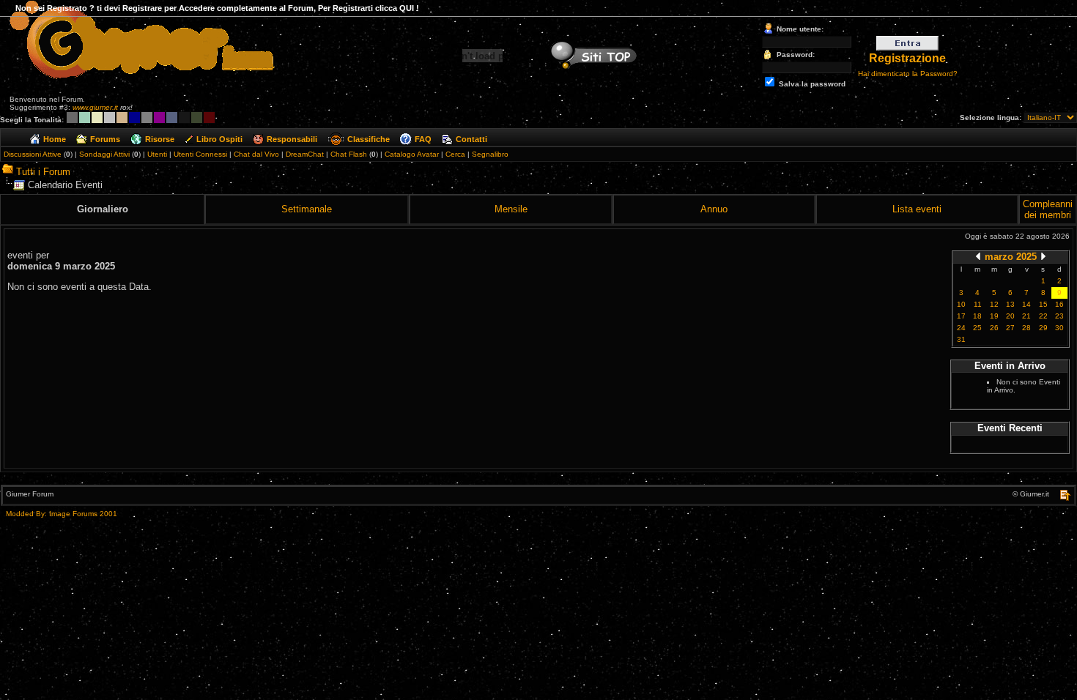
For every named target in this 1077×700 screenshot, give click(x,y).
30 (1059, 328)
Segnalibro (490, 154)
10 (961, 304)
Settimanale (306, 209)
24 (961, 328)
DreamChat (305, 154)
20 (1010, 316)
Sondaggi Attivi (104, 154)
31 (961, 339)
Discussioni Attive (33, 154)
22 (1043, 316)
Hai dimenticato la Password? (908, 74)
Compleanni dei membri (1048, 209)
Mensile (511, 209)
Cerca (455, 154)
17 (961, 316)
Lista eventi (916, 209)
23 (1059, 316)
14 (1026, 304)
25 (977, 328)
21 (1026, 316)
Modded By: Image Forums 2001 (61, 514)
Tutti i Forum (43, 171)
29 (1043, 328)
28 (1026, 328)
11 (978, 304)
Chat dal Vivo (256, 154)
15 (1043, 304)
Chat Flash (348, 154)
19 (994, 316)
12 (994, 304)
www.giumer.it (95, 107)
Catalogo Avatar (412, 154)
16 (1059, 304)
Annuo (714, 209)
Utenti (157, 154)
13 (1010, 304)
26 (994, 328)
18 (977, 316)
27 (1010, 328)
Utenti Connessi (200, 154)
